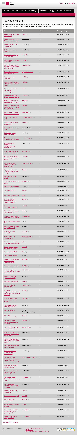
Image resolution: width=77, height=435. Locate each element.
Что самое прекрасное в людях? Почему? (11, 227)
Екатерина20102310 (28, 117)
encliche (24, 259)
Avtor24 (24, 60)
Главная (6, 11)
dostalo (24, 339)
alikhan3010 (25, 332)
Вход (61, 3)
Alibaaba (24, 82)
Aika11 (24, 190)
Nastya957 (25, 320)
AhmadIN (24, 399)
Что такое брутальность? (12, 195)
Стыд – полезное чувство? (9, 77)
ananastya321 (26, 181)
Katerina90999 (26, 128)
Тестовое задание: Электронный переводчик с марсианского (12, 271)
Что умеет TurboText (18, 11)
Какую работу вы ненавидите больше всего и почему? (10, 164)
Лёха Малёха (26, 151)
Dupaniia (24, 199)
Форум (52, 11)
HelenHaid (25, 270)
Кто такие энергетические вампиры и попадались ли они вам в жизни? (12, 293)
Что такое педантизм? (11, 281)
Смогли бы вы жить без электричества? (11, 72)
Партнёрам (44, 11)
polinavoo (24, 44)
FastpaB (24, 55)
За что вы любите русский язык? (9, 285)
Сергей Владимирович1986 (28, 311)
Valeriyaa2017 (26, 65)
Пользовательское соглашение (34, 431)
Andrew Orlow (26, 327)
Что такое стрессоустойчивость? (11, 206)
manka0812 (25, 371)
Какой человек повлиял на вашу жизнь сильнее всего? (11, 83)
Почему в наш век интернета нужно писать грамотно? (11, 385)
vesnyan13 (25, 404)
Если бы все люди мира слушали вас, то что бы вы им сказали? (11, 107)
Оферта (46, 431)
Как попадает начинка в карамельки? (11, 60)
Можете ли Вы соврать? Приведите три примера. (11, 40)
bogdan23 (24, 226)
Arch (23, 89)
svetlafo (24, 77)
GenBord (24, 34)
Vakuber (24, 100)
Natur (23, 195)
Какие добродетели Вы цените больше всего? (11, 152)
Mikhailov (24, 384)
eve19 (23, 315)
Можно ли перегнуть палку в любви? (10, 417)
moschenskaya (26, 138)
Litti (23, 242)
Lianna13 (24, 186)
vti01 (23, 221)
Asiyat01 (24, 247)
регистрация (71, 3)
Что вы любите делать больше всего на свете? (11, 113)
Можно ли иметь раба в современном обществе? (11, 216)
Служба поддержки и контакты (34, 428)
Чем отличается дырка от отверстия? (11, 55)
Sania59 (24, 206)
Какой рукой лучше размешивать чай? (10, 277)
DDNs (23, 390)
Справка (30, 430)
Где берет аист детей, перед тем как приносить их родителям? (11, 66)
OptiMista (24, 266)
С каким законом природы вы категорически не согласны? (9, 145)
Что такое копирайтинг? (11, 186)
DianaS (24, 305)
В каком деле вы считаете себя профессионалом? (9, 200)
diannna (24, 255)
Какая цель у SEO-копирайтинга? (10, 237)
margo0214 (25, 143)
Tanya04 (24, 396)
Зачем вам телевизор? (11, 255)
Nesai (23, 211)
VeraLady (24, 176)
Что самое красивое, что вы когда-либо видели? (11, 328)
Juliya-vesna (25, 377)
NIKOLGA (25, 298)
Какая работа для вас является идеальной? (10, 247)
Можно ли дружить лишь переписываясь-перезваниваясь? (11, 261)
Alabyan (24, 365)
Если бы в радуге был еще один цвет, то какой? (12, 101)
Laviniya (24, 156)
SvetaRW (24, 351)
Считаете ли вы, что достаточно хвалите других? (10, 300)
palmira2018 (25, 216)
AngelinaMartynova (27, 72)
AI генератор (68, 11)
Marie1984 (25, 122)
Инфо (59, 11)
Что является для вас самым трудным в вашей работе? (11, 340)
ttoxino (24, 281)
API (26, 430)
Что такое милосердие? (11, 396)
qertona (24, 290)
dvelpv (24, 252)
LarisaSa (24, 50)
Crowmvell (25, 95)
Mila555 (24, 276)
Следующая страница (10, 422)
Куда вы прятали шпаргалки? (9, 311)
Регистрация (32, 11)
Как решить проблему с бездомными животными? (12, 242)
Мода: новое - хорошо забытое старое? (11, 366)
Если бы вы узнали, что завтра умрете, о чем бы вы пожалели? (11, 334)
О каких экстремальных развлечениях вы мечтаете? (11, 372)
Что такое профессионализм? (10, 316)
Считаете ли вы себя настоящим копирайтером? (10, 90)
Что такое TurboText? (10, 252)
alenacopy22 (25, 112)
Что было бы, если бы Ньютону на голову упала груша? (11, 411)
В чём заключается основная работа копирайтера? (10, 352)
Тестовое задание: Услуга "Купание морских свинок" (12, 379)
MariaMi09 (25, 410)
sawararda (25, 231)
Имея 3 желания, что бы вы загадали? (11, 123)
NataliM (24, 133)
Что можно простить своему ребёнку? (10, 305)
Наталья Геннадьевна (28, 357)
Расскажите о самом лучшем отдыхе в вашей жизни (11, 158)
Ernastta (24, 105)
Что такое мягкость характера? (10, 191)
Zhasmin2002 (26, 285)
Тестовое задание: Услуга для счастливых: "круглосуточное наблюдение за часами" (11, 360)
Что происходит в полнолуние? (9, 400)
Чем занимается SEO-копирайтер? (11, 45)
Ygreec (24, 170)
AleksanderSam (26, 236)
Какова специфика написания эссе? (9, 133)
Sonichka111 (25, 39)
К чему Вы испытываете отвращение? (11, 405)
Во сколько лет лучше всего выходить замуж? (11, 138)
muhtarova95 (25, 345)
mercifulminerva (26, 163)
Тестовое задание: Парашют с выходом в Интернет (11, 322)
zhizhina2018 (25, 416)
